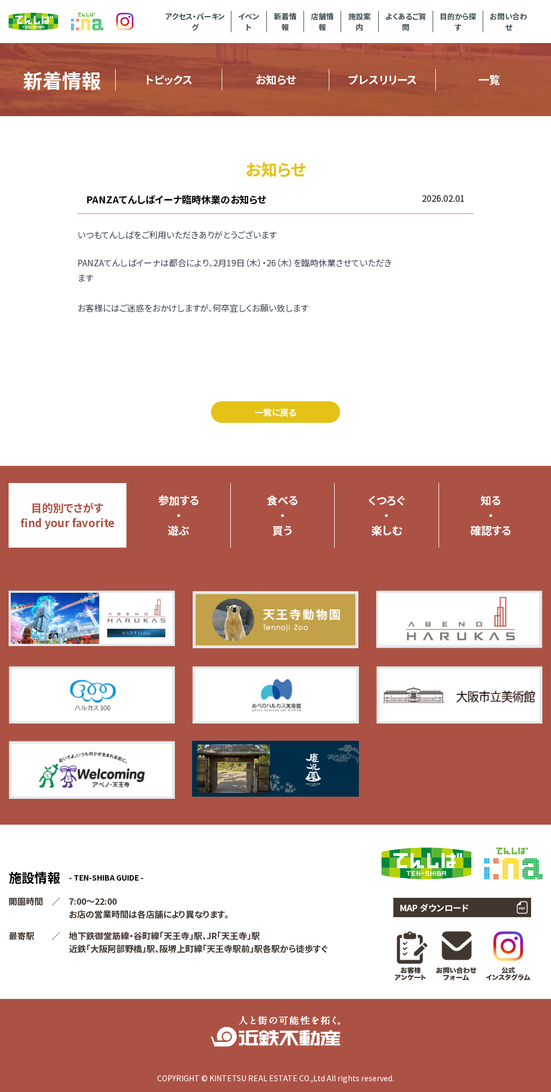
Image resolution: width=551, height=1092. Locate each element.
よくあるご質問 (405, 21)
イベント (248, 21)
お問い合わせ (508, 21)
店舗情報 (322, 21)
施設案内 (359, 21)
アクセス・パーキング (195, 21)
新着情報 (285, 21)
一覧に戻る (275, 412)
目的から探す (458, 21)
